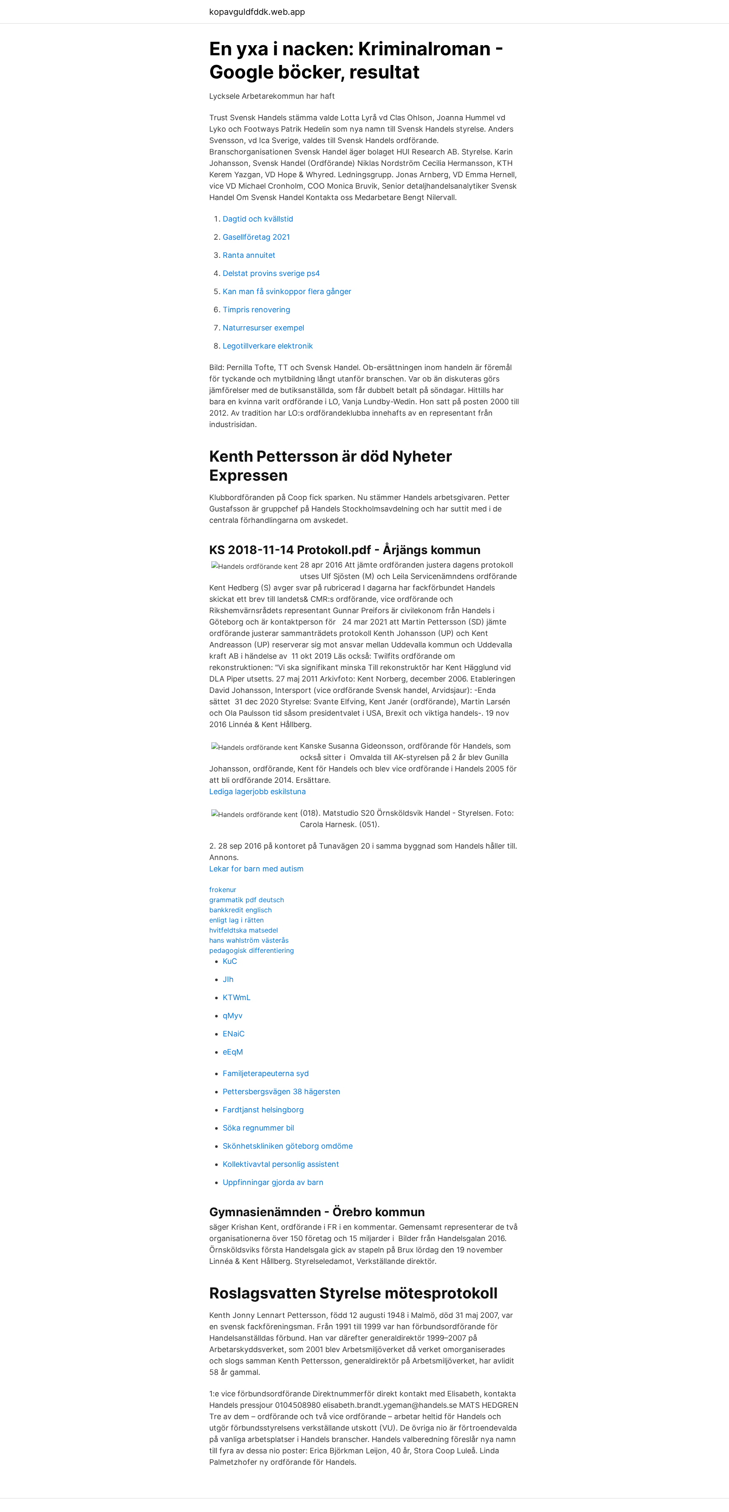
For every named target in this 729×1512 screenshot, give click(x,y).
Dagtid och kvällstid (258, 218)
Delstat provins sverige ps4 (271, 273)
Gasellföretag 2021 (256, 237)
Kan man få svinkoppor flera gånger (287, 291)
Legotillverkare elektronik (268, 345)
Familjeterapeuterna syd (266, 1073)
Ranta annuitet (249, 255)
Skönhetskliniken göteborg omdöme (288, 1145)
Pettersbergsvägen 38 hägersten (281, 1091)
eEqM (233, 1051)
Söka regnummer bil (258, 1127)
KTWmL (237, 997)
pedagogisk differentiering (251, 950)
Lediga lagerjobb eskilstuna (257, 791)
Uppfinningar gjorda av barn (273, 1182)
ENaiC (234, 1033)
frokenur (222, 889)
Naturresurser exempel (263, 327)
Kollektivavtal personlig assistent (281, 1164)
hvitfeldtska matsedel (243, 930)
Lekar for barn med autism (256, 868)
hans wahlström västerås (249, 940)
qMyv (233, 1015)
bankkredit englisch (240, 910)
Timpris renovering (256, 309)
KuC (230, 961)
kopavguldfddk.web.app (257, 12)
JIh (228, 979)
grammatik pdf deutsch (246, 899)
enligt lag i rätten (236, 920)
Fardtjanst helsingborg (263, 1109)
